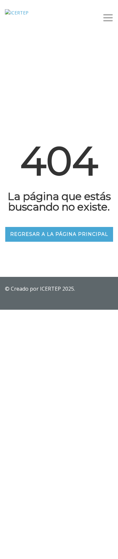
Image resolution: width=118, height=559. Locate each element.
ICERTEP (51, 288)
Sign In (54, 548)
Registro (37, 548)
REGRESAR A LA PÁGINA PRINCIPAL (59, 234)
